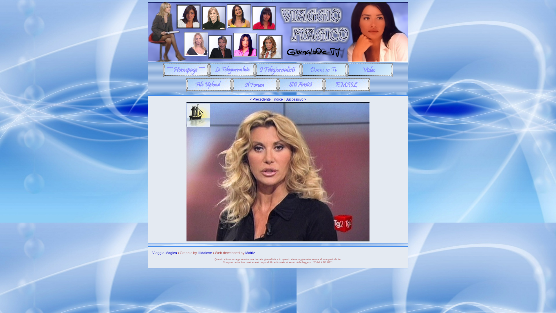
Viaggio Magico (164, 253)
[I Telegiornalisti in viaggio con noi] (278, 76)
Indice (278, 99)
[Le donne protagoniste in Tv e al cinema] (324, 76)
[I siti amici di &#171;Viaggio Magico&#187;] (301, 90)
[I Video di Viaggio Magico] (370, 76)
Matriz (250, 253)
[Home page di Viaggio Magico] (186, 76)
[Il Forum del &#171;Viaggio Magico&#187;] (255, 90)
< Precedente (260, 99)
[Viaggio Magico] (278, 61)
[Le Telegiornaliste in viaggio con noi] (232, 76)
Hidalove (205, 253)
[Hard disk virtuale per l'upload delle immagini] (209, 90)
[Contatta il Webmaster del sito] (347, 90)
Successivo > (296, 99)
